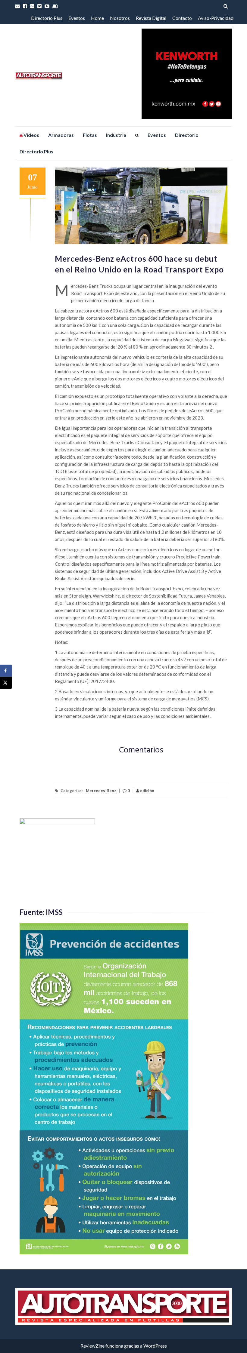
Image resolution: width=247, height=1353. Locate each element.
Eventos (76, 18)
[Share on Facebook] (6, 671)
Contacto (182, 18)
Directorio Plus (46, 18)
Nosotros (120, 18)
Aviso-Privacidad (215, 18)
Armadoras (61, 135)
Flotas (90, 135)
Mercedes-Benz (101, 790)
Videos (31, 135)
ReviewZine (92, 1345)
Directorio (187, 135)
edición (146, 790)
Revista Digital (151, 18)
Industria (116, 135)
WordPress (155, 1345)
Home (97, 18)
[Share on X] (6, 683)
